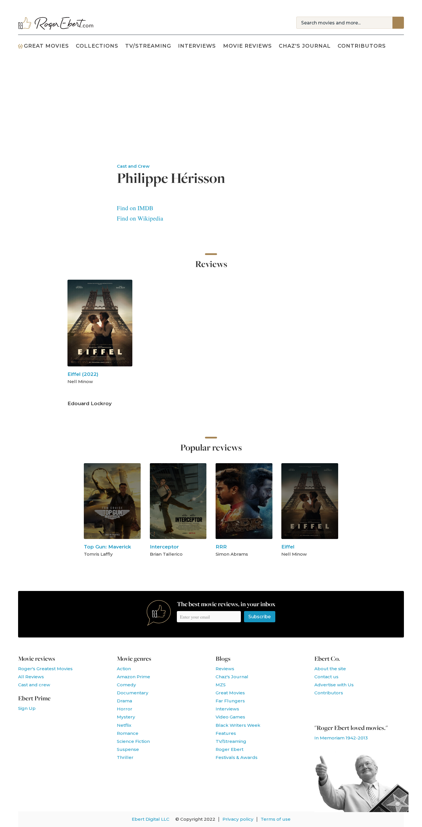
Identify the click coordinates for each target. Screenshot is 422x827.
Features (226, 733)
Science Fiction (133, 741)
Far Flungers (230, 701)
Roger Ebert (229, 749)
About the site (330, 668)
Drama (124, 701)
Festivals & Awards (237, 757)
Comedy (126, 684)
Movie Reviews (247, 46)
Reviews (225, 668)
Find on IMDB (135, 208)
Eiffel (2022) (82, 374)
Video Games (230, 717)
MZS (221, 684)
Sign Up (27, 708)
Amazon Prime (133, 676)
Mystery (126, 717)
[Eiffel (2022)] (99, 323)
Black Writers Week (238, 725)
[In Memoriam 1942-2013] (361, 810)
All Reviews (31, 676)
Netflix (124, 725)
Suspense (128, 749)
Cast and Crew (133, 166)
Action (124, 668)
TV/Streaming (148, 46)
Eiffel (288, 547)
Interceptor (164, 547)
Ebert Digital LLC (150, 819)
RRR (221, 547)
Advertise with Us (334, 684)
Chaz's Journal (305, 46)
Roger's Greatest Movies (45, 668)
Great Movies (46, 46)
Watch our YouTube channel (349, 708)
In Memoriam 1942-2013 (341, 738)
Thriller (125, 757)
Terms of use (276, 819)
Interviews (197, 46)
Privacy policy (237, 819)
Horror (124, 709)
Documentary (132, 692)
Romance (127, 733)
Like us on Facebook (320, 708)
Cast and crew (34, 684)
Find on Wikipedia (140, 218)
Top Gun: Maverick (107, 547)
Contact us (326, 676)
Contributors (362, 46)
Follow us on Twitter (334, 708)
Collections (97, 46)
